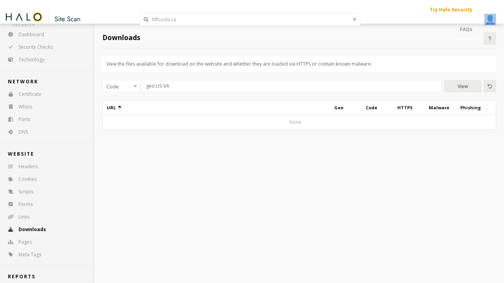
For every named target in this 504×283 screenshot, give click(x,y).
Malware (439, 107)
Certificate (30, 94)
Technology (31, 59)
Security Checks (36, 47)
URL (112, 107)
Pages (25, 242)
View (463, 86)
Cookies (28, 179)
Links (24, 216)
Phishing (470, 107)
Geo (338, 107)
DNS (23, 132)
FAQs (466, 29)
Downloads (32, 229)
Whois (25, 106)
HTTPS (405, 107)
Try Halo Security (451, 9)
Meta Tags (30, 254)
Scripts (26, 191)
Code (371, 107)
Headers (28, 166)
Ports (24, 119)
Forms (26, 204)
